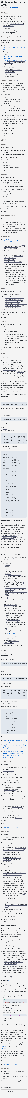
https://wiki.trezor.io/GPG (10, 1064)
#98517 (3, 1047)
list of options (10, 633)
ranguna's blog (14, 7)
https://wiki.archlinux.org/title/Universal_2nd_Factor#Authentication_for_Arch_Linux (14, 242)
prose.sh (18, 1092)
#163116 (3, 1049)
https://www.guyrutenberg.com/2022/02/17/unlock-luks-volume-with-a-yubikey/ (15, 747)
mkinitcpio (4, 412)
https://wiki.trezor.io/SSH (10, 827)
